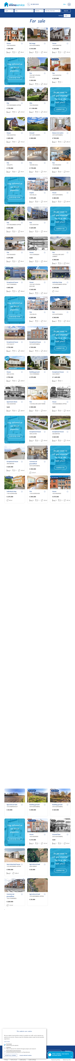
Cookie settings (32, 1059)
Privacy (6, 1059)
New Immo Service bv (14, 4)
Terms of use (13, 1059)
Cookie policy (22, 1059)
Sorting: (61, 15)
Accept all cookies (10, 1055)
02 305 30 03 (34, 4)
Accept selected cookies (26, 1055)
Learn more (7, 1041)
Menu (69, 4)
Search (66, 11)
